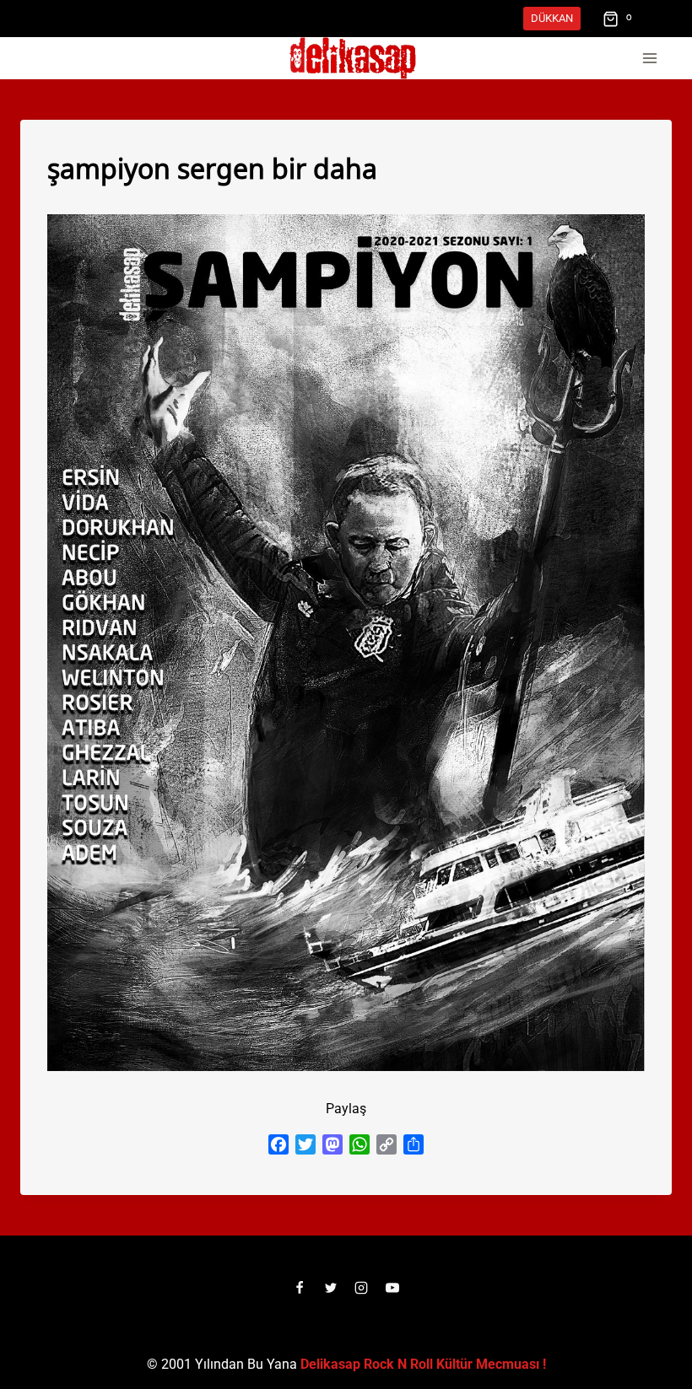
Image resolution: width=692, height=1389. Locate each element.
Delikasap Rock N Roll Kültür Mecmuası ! (423, 1364)
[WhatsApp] (359, 1144)
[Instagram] (361, 1287)
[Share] (413, 1144)
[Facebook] (278, 1144)
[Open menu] (649, 59)
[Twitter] (305, 1144)
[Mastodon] (332, 1144)
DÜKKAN (552, 18)
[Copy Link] (386, 1144)
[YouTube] (392, 1287)
